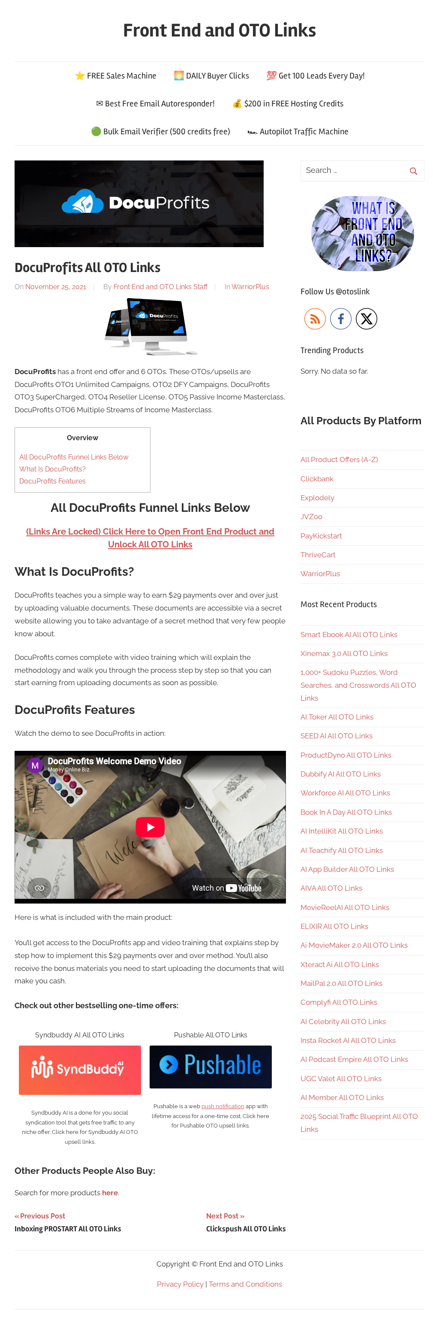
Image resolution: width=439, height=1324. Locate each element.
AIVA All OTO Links (331, 888)
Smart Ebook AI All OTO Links (349, 634)
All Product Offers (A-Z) (339, 459)
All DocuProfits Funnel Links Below (74, 457)
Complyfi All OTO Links (339, 1002)
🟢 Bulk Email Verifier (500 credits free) (160, 131)
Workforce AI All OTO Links (345, 793)
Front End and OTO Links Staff (160, 287)
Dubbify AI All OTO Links (341, 774)
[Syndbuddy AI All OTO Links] (80, 1051)
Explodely (317, 497)
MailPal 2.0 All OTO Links (341, 983)
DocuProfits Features (52, 481)
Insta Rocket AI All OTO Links (348, 1040)
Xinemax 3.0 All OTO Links (344, 653)
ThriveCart (318, 554)
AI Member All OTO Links (342, 1097)
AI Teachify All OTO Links (342, 850)
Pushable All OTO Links (210, 1035)
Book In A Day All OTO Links (346, 812)
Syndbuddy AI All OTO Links (79, 1035)
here (110, 1192)
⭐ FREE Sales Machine (115, 75)
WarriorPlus (250, 287)
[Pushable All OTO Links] (211, 1051)
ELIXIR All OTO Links (334, 926)
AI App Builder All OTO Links (347, 869)
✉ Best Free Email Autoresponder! (155, 103)
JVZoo (311, 516)
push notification (222, 1106)
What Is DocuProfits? (52, 469)
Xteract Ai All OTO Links (340, 964)
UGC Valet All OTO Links (341, 1078)
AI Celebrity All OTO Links (343, 1021)
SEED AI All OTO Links (337, 736)
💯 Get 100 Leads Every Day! (315, 75)
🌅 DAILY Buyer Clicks (211, 75)
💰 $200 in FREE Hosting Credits (287, 103)
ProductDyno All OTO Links (346, 755)
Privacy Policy (180, 1284)
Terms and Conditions (245, 1284)
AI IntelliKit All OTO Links (342, 831)
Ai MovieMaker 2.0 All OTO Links (354, 945)
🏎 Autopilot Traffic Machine (298, 131)
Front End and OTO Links (219, 30)
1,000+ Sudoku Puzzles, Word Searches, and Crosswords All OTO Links (358, 685)
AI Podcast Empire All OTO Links (354, 1059)
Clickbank (317, 479)
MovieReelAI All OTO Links (345, 907)
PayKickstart (321, 536)
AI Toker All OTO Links (337, 717)
